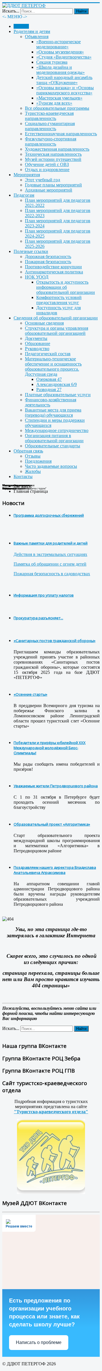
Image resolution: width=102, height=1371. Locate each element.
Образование (37, 343)
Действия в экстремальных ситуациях (50, 554)
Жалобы (33, 471)
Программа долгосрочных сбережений (49, 515)
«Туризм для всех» (54, 103)
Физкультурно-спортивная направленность (50, 141)
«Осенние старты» (30, 694)
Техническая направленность (53, 154)
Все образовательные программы (57, 108)
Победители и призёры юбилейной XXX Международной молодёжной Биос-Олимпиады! (50, 747)
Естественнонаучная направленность (61, 133)
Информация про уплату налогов (44, 595)
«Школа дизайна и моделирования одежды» (60, 70)
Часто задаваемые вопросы (51, 466)
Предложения (38, 461)
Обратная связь (28, 450)
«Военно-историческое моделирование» (58, 44)
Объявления (36, 36)
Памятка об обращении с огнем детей (50, 564)
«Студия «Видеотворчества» (64, 57)
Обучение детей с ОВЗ (47, 164)
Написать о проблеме (38, 1342)
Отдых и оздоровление (47, 169)
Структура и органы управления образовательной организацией (56, 331)
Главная (21, 26)
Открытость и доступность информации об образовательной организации (65, 287)
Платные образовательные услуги (58, 394)
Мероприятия (27, 174)
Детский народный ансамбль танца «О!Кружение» (64, 80)
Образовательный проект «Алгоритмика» (52, 824)
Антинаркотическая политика (54, 271)
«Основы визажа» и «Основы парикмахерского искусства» (65, 90)
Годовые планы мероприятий (53, 184)
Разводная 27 (48, 389)
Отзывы (33, 456)
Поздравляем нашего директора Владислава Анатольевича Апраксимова (55, 870)
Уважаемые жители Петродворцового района (56, 785)
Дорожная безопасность (48, 256)
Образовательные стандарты (52, 445)
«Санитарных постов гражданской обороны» (54, 640)
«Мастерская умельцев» (59, 97)
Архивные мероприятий (48, 190)
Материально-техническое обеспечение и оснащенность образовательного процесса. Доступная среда (53, 366)
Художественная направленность (57, 149)
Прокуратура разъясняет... (38, 617)
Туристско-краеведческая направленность (49, 116)
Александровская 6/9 (56, 384)
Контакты (23, 476)
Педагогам (24, 195)
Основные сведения (44, 323)
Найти (81, 11)
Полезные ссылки (31, 251)
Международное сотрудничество (56, 430)
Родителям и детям (32, 31)
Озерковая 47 (49, 379)
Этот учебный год (42, 179)
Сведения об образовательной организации (56, 317)
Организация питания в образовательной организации (54, 438)
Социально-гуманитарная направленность (50, 126)
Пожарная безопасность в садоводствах (52, 573)
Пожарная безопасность (48, 261)
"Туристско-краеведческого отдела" (51, 1111)
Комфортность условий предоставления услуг (59, 300)
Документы (36, 338)
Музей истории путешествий (53, 159)
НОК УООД (36, 277)
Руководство (37, 348)
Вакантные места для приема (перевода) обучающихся (53, 412)
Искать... (10, 11)
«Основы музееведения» (60, 51)
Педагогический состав (48, 353)
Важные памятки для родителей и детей (51, 543)
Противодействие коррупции (53, 266)
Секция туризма (51, 62)
